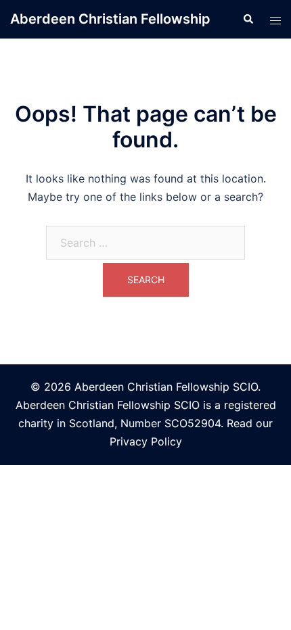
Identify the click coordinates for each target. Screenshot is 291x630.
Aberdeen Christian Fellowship (110, 19)
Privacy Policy (146, 441)
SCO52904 (192, 423)
